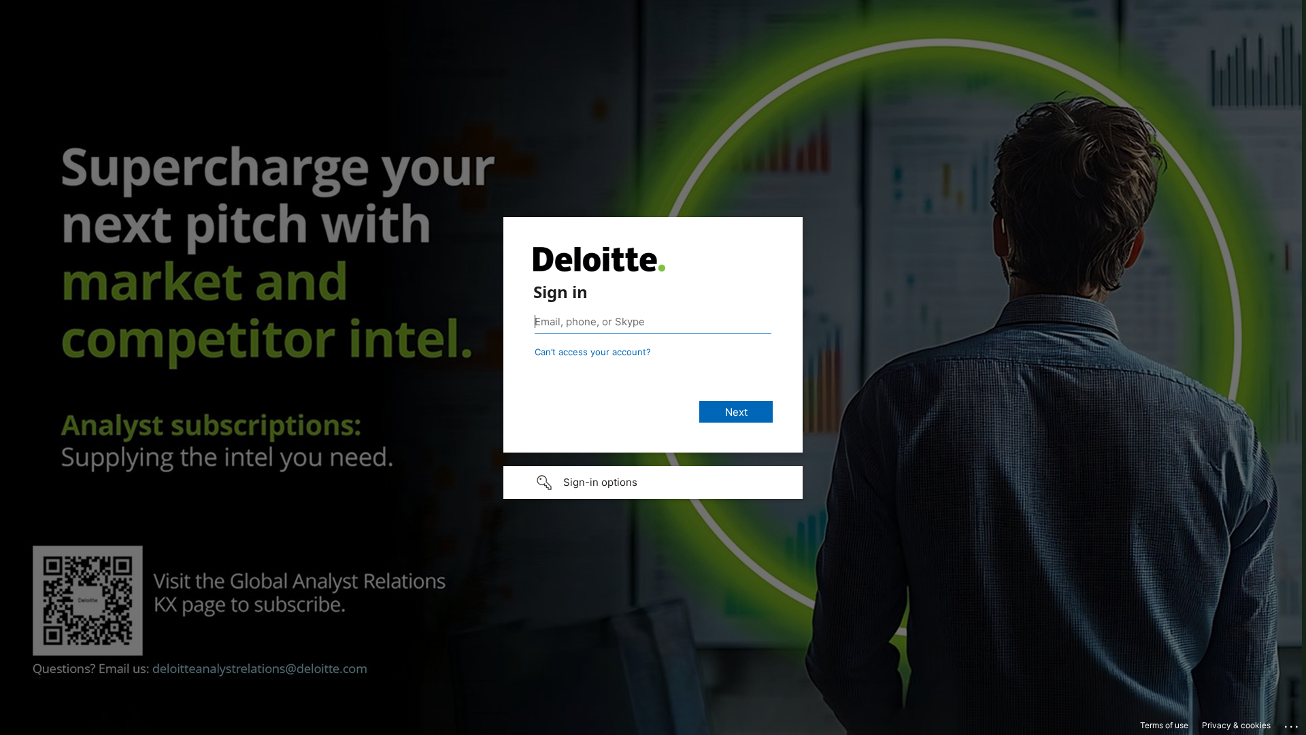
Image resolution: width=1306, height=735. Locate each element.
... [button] (1292, 723)
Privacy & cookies (1236, 725)
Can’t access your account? (593, 351)
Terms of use (1164, 725)
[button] (653, 482)
